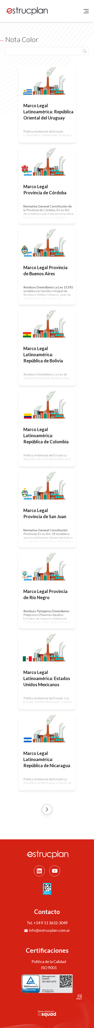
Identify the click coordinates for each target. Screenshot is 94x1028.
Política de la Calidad (48, 961)
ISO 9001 (49, 967)
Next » (47, 809)
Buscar (84, 51)
